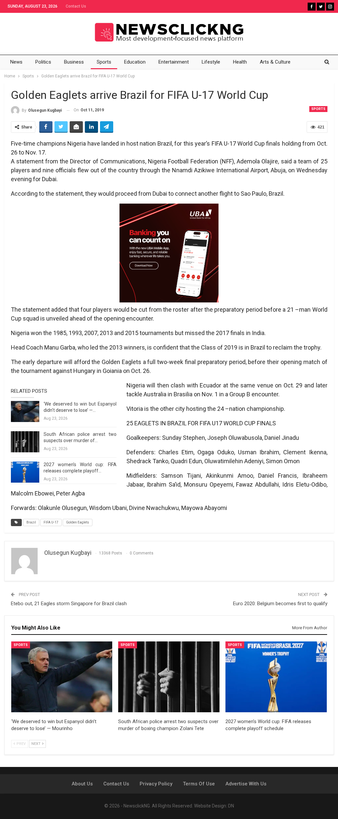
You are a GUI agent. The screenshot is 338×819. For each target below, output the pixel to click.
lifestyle (211, 62)
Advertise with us (245, 784)
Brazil (31, 522)
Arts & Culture (275, 62)
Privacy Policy (156, 784)
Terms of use (199, 784)
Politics (43, 62)
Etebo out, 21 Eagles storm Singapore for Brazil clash (69, 604)
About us (82, 784)
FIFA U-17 (51, 522)
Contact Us (76, 6)
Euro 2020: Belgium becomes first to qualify (280, 604)
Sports (104, 62)
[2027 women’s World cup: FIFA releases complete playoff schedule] (25, 472)
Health (240, 62)
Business (74, 62)
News (16, 62)
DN (231, 805)
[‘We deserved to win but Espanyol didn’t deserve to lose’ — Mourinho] (25, 411)
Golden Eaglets (77, 522)
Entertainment (173, 62)
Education (135, 62)
